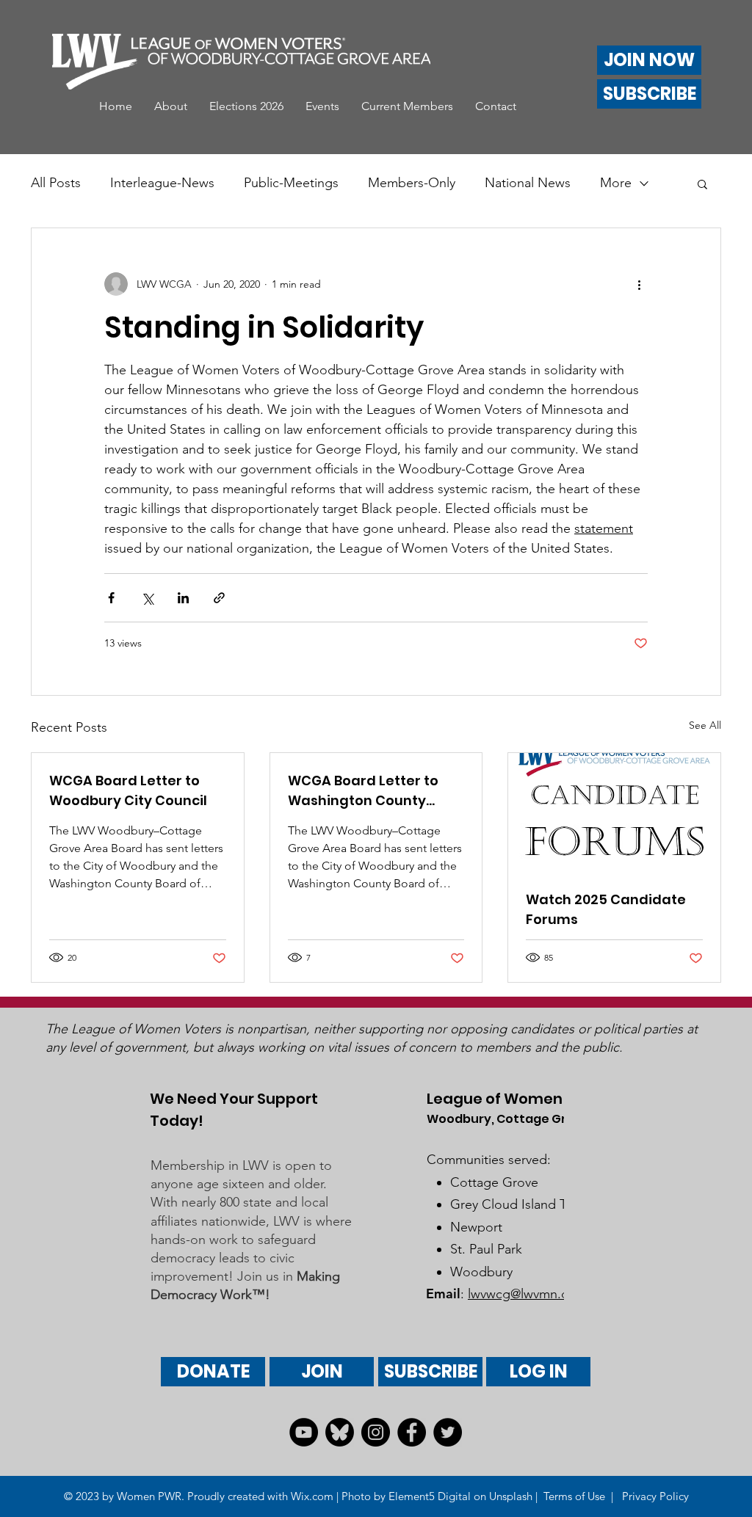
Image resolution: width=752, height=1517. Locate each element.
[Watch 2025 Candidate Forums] (614, 812)
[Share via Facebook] (111, 598)
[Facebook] (411, 1432)
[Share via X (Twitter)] (147, 598)
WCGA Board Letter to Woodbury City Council (128, 790)
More (616, 183)
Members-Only (411, 183)
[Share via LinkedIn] (183, 598)
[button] (170, 106)
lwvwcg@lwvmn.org (525, 1294)
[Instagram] (375, 1432)
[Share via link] (219, 598)
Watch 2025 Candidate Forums (606, 909)
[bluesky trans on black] (339, 1432)
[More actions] (639, 284)
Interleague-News (162, 183)
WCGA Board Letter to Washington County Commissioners (363, 790)
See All (705, 725)
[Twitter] (447, 1432)
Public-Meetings (291, 183)
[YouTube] (303, 1432)
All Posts (56, 183)
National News (528, 183)
